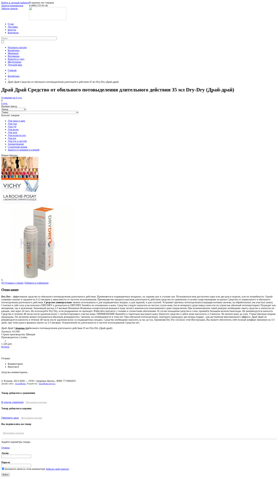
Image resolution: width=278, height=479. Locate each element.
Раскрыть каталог (17, 47)
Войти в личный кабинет (15, 2)
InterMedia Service (47, 383)
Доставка (13, 26)
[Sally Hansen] (20, 179)
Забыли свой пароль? (57, 469)
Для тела (12, 132)
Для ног (12, 138)
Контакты (13, 32)
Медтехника (14, 62)
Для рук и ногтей (17, 141)
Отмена (5, 447)
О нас (11, 24)
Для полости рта (17, 135)
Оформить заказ (10, 417)
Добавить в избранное (36, 283)
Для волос (13, 129)
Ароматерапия (16, 144)
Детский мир (15, 64)
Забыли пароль (9, 8)
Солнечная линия (17, 147)
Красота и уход (16, 59)
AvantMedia (20, 383)
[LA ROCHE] (19, 202)
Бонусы (12, 29)
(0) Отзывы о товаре (12, 283)
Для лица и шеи (16, 120)
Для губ (12, 126)
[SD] (20, 167)
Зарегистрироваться (12, 5)
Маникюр (13, 53)
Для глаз (12, 123)
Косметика (13, 50)
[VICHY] (19, 190)
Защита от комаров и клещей (23, 149)
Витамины (13, 56)
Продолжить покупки (36, 402)
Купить (5, 346)
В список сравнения (12, 402)
